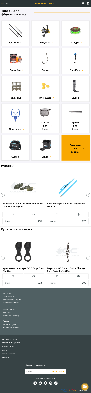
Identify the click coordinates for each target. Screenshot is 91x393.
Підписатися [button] (58, 371)
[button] (3, 195)
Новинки (8, 165)
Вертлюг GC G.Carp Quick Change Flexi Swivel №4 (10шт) (66, 269)
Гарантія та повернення (11, 343)
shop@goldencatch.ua (11, 302)
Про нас (5, 350)
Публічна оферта (8, 346)
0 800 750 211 (9, 297)
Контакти (5, 357)
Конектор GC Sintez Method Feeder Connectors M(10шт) (22, 205)
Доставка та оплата (9, 339)
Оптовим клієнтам (9, 354)
